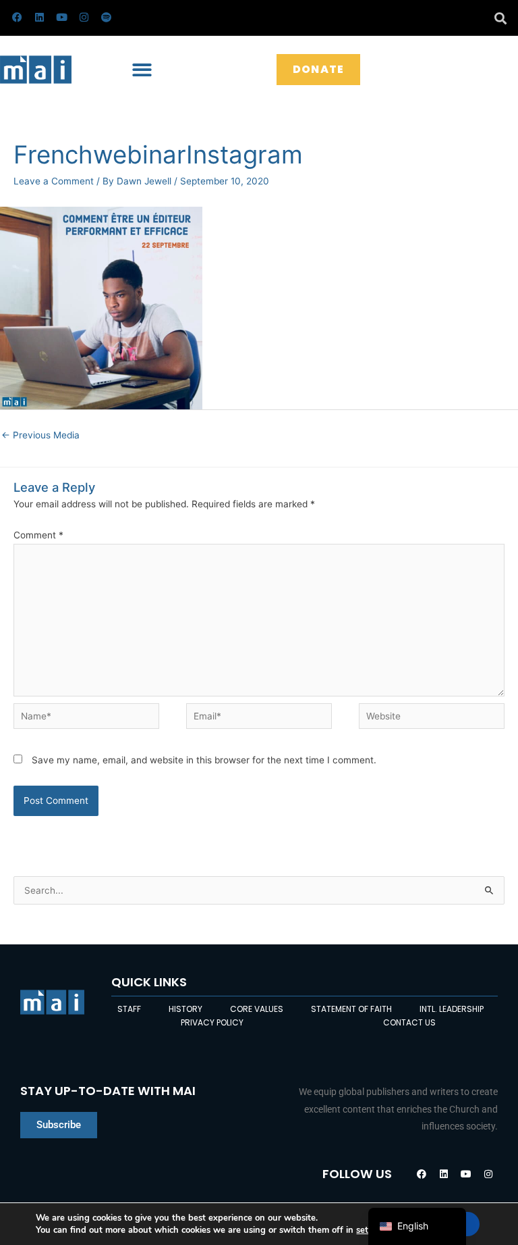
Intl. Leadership (452, 1009)
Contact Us (409, 1022)
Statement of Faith (351, 1009)
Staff (129, 1009)
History (185, 1009)
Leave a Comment (53, 181)
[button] (500, 18)
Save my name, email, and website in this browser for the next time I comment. (204, 760)
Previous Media (40, 435)
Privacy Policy (212, 1022)
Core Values (256, 1009)
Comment (38, 535)
